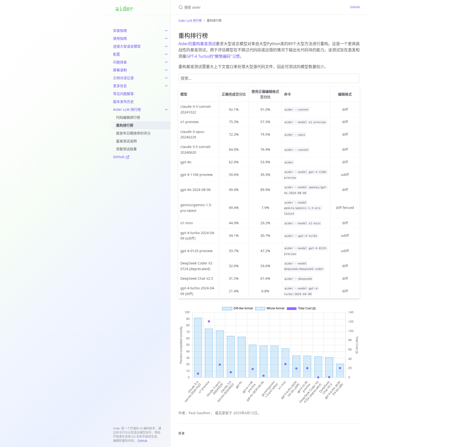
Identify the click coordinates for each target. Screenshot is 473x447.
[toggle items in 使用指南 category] (166, 38)
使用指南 (120, 38)
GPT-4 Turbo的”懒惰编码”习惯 (213, 56)
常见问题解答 (123, 93)
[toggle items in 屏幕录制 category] (166, 70)
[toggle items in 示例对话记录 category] (166, 78)
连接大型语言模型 (127, 46)
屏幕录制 (120, 70)
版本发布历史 (123, 101)
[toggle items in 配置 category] (166, 54)
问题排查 (120, 62)
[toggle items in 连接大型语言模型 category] (166, 46)
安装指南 (120, 30)
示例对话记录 (123, 77)
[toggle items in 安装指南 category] (166, 31)
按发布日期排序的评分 (133, 133)
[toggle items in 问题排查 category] (166, 62)
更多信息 (120, 85)
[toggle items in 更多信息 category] (166, 86)
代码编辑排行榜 (128, 117)
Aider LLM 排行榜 (127, 109)
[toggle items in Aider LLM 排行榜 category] (166, 109)
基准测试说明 (126, 141)
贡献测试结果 (126, 149)
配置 (116, 54)
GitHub (119, 156)
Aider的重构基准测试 (197, 43)
